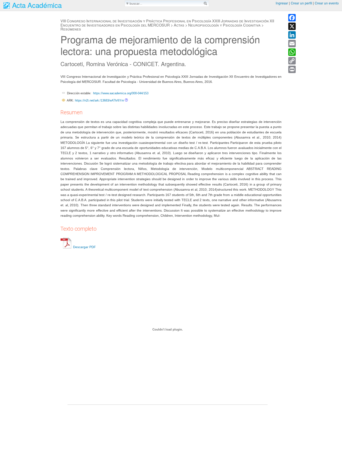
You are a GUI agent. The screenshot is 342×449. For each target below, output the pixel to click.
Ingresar (282, 3)
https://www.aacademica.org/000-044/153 (120, 93)
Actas (179, 25)
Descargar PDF (84, 247)
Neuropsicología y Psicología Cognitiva (224, 25)
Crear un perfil (301, 3)
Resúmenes (70, 29)
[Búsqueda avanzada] (127, 3)
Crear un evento (327, 3)
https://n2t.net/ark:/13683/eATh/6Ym (99, 100)
